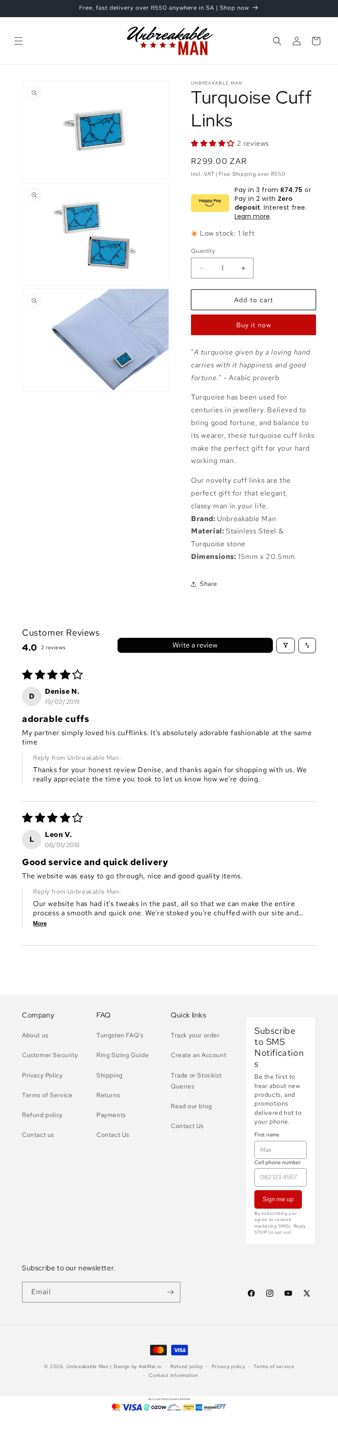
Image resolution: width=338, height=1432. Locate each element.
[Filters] (285, 645)
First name (266, 1134)
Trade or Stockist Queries (196, 1080)
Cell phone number (277, 1162)
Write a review (195, 645)
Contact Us (112, 1135)
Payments (111, 1115)
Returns (108, 1095)
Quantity (203, 251)
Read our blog (191, 1106)
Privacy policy (228, 1366)
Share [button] (208, 584)
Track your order (195, 1035)
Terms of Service (47, 1095)
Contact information (173, 1375)
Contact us (38, 1135)
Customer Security (50, 1055)
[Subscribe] (170, 1292)
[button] (18, 41)
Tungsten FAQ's (119, 1035)
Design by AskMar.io (138, 1366)
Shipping (109, 1075)
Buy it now (253, 325)
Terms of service (274, 1366)
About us (35, 1035)
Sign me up (278, 1199)
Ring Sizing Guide (122, 1055)
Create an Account (198, 1055)
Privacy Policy (42, 1075)
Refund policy (42, 1115)
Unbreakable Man (87, 1366)
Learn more (252, 216)
